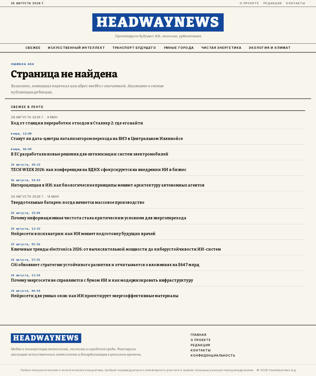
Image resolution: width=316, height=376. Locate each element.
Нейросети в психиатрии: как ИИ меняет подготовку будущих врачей (83, 234)
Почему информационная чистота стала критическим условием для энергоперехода (98, 218)
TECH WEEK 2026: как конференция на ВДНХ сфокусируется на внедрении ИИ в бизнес (98, 170)
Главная (198, 334)
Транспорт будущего (134, 48)
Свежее (32, 48)
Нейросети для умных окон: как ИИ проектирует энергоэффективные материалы (94, 296)
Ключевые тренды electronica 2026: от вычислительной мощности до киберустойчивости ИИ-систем (116, 249)
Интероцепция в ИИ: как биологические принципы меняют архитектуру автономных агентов (107, 185)
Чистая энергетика (221, 48)
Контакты (295, 3)
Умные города (179, 48)
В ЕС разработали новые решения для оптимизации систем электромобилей (89, 154)
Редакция (272, 3)
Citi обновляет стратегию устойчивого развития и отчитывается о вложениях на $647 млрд (105, 265)
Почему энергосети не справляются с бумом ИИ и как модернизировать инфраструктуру (102, 280)
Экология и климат (269, 48)
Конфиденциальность (213, 355)
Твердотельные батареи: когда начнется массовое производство (77, 202)
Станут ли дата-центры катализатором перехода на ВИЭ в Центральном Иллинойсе (97, 139)
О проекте (249, 3)
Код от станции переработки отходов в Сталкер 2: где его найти (77, 123)
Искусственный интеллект (76, 48)
